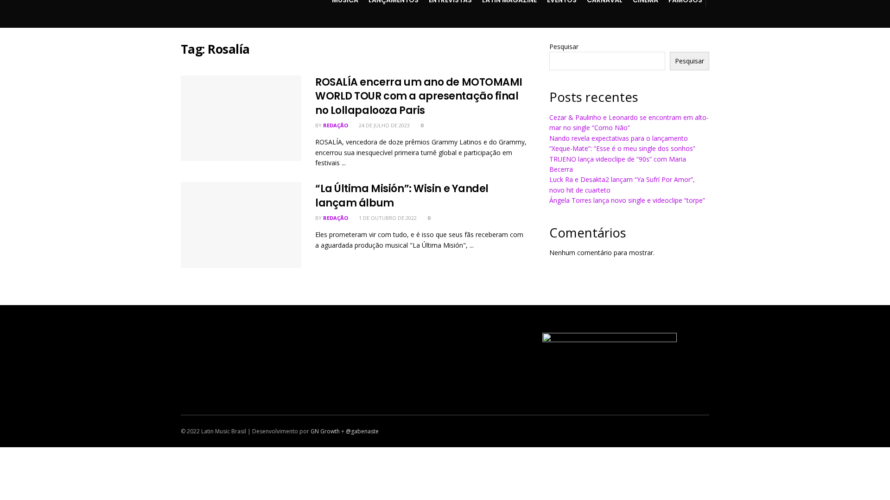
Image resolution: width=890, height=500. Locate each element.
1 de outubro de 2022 (387, 217)
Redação (335, 125)
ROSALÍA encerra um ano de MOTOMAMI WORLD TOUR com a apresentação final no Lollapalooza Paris (418, 96)
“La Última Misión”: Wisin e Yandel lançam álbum (402, 195)
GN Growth (325, 431)
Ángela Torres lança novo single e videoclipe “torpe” (627, 200)
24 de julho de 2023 (383, 125)
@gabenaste (362, 431)
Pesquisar (563, 46)
